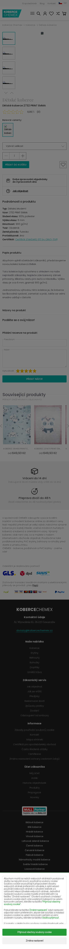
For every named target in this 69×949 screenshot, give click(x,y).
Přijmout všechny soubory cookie (34, 932)
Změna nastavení (34, 940)
